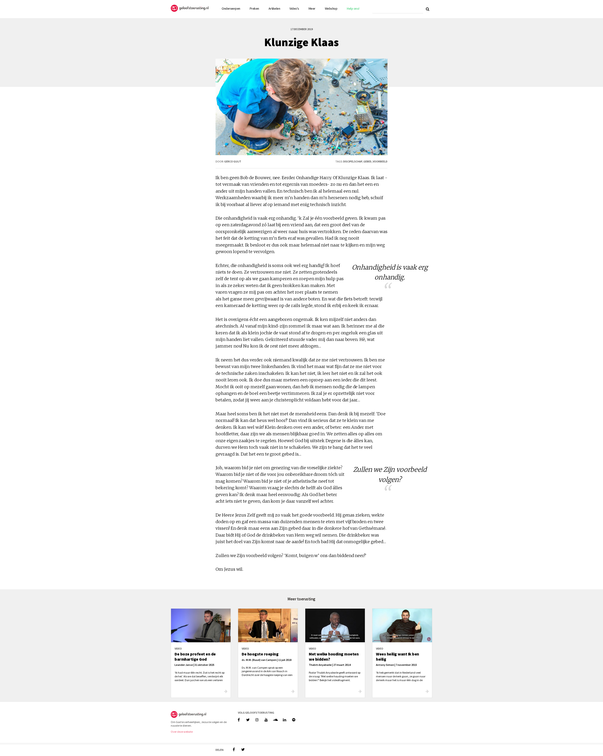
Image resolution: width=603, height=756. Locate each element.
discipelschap (352, 161)
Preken (254, 8)
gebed (367, 161)
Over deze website (182, 731)
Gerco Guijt (232, 161)
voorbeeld (380, 161)
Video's (294, 8)
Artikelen (274, 8)
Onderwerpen (231, 8)
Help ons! (353, 8)
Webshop (331, 8)
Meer (312, 8)
